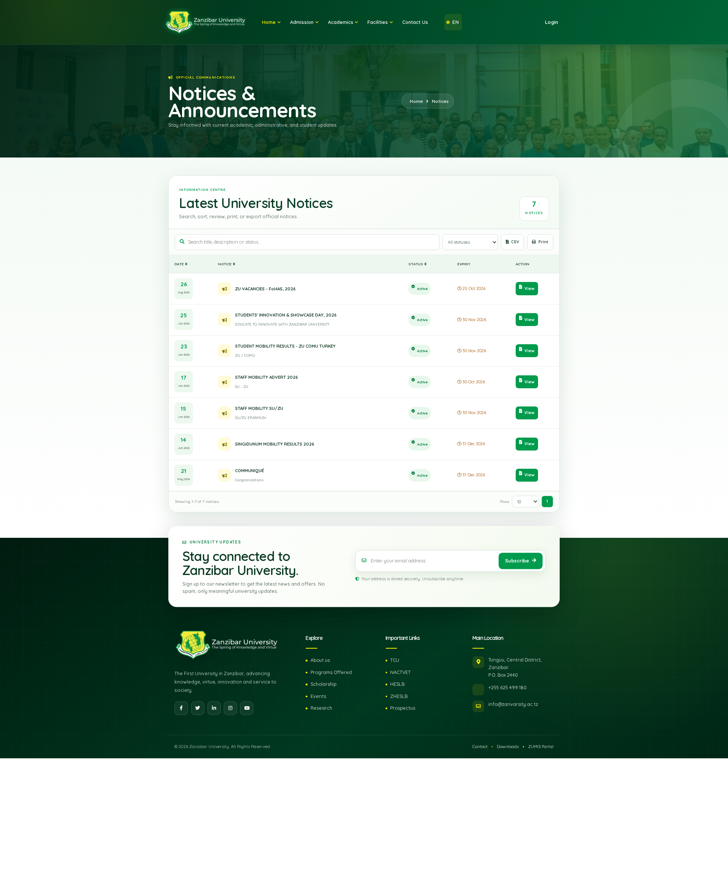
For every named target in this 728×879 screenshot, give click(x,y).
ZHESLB (399, 696)
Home (269, 22)
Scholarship (323, 684)
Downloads (508, 746)
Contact (480, 746)
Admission (302, 22)
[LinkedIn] (214, 708)
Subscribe (517, 561)
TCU (394, 660)
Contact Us (415, 22)
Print (543, 241)
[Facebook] (181, 708)
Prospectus (402, 708)
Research (321, 708)
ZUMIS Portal (541, 746)
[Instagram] (230, 708)
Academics (340, 22)
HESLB (397, 684)
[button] (453, 22)
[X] (197, 708)
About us (320, 660)
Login (551, 22)
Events (318, 696)
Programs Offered (331, 672)
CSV (515, 241)
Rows (504, 501)
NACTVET (400, 672)
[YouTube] (246, 708)
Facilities (377, 22)
